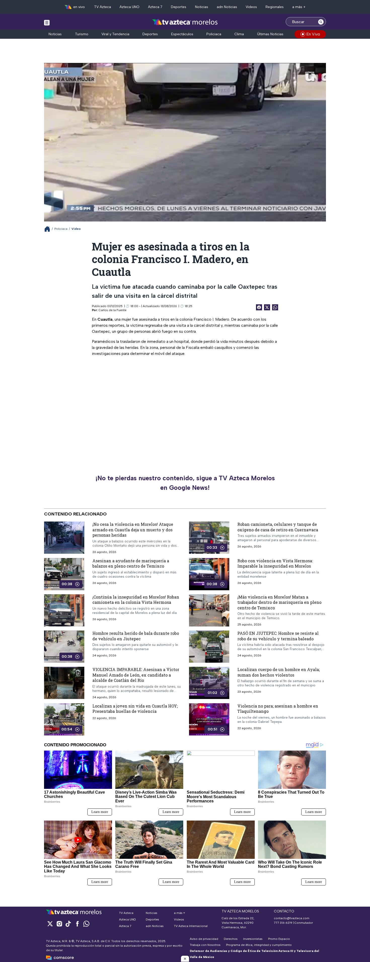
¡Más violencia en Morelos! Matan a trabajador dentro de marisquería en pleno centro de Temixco (279, 602)
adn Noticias (227, 7)
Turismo (81, 34)
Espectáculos (182, 34)
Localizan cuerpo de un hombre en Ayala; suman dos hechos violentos (278, 672)
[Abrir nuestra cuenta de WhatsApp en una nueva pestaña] (86, 923)
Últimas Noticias (270, 34)
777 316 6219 (283, 922)
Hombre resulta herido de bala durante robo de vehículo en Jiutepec (135, 636)
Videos (251, 7)
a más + (299, 7)
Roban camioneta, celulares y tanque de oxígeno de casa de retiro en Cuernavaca (277, 527)
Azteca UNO (129, 7)
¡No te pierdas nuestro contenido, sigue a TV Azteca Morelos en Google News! (185, 482)
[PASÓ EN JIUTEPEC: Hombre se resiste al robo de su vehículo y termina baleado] (209, 647)
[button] (185, 959)
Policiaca (213, 34)
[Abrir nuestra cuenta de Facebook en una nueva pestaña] (77, 923)
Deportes (178, 7)
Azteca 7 (155, 7)
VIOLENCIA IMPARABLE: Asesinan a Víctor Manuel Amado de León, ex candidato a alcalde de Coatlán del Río (135, 675)
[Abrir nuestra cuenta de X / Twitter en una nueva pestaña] (50, 923)
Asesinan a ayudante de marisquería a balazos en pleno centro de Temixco (130, 563)
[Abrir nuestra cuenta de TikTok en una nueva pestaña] (68, 923)
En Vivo (313, 34)
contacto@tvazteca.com (291, 918)
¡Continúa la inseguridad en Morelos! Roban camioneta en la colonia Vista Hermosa (135, 599)
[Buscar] (321, 22)
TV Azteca (102, 7)
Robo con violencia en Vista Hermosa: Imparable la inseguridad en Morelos (275, 563)
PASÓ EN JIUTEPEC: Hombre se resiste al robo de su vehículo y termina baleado (278, 636)
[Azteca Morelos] (185, 22)
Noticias (201, 7)
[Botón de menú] (47, 22)
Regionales (275, 7)
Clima (239, 34)
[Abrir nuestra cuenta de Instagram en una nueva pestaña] (59, 923)
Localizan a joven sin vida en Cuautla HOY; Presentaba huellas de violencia (135, 708)
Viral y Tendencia (115, 34)
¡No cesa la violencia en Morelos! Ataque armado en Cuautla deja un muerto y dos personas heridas (132, 530)
